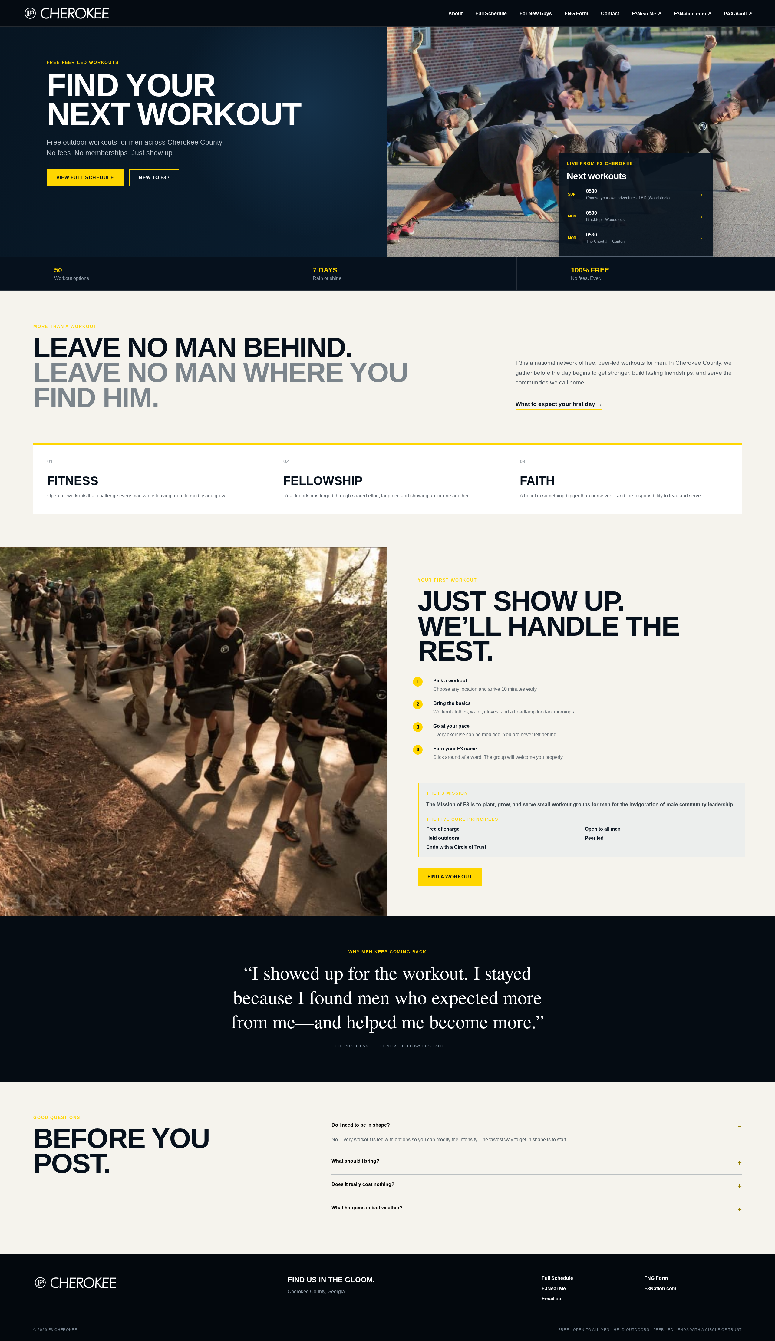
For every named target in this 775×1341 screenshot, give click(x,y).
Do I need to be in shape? (536, 1126)
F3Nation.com (660, 1288)
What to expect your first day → (559, 404)
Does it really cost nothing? (536, 1186)
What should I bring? (536, 1162)
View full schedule (85, 177)
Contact (610, 13)
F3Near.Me (554, 1288)
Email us (551, 1298)
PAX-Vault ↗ (738, 13)
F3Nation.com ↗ (692, 13)
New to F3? (154, 177)
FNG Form (576, 13)
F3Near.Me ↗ (646, 13)
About (455, 13)
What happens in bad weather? (536, 1209)
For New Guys (535, 13)
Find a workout (449, 876)
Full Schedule (491, 13)
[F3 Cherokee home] (67, 13)
